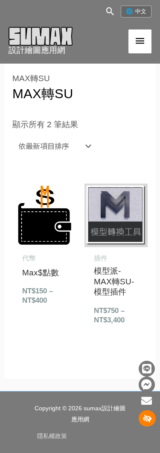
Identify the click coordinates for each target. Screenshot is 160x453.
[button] (110, 11)
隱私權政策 (52, 436)
